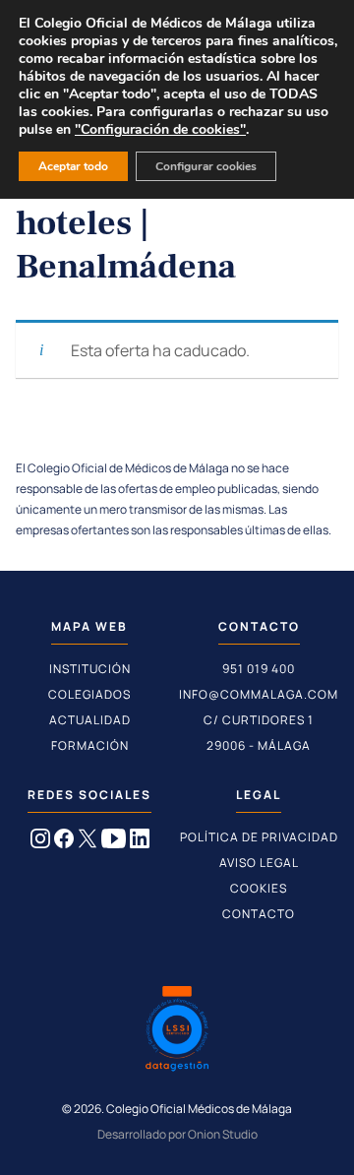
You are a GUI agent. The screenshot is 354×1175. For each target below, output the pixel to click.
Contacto (258, 913)
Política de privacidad (259, 837)
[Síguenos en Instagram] (40, 842)
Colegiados (89, 694)
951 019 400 (258, 668)
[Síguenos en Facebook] (64, 842)
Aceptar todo (73, 166)
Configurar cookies (206, 166)
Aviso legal (259, 862)
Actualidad (90, 719)
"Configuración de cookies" (160, 130)
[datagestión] (177, 1031)
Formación (90, 745)
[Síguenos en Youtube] (113, 842)
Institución (90, 668)
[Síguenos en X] (87, 842)
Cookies (258, 888)
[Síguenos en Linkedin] (139, 842)
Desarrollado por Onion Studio (177, 1134)
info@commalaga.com (258, 694)
